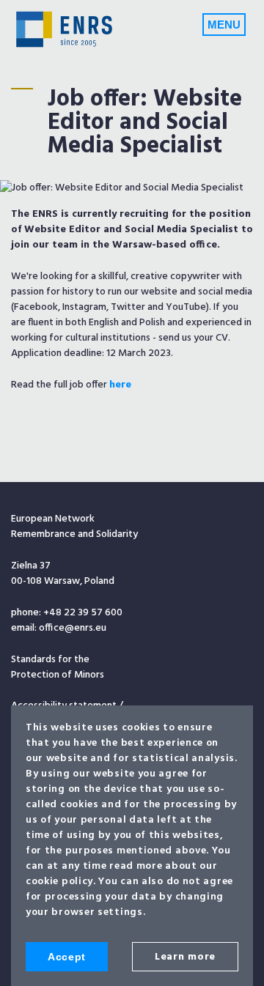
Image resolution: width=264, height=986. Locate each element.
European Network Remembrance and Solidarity (64, 29)
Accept (67, 957)
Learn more (185, 957)
